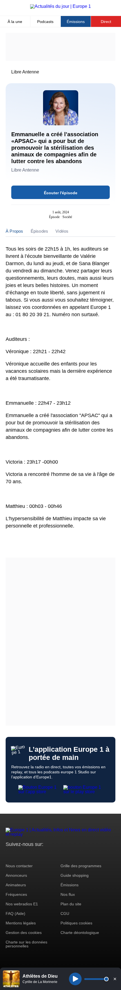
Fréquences (16, 894)
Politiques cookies (76, 923)
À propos (14, 231)
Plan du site (70, 904)
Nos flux (67, 894)
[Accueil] (60, 6)
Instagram (18, 854)
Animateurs (16, 885)
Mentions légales (21, 923)
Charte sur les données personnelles (26, 944)
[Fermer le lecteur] (114, 978)
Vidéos (61, 231)
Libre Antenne (25, 72)
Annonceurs (16, 875)
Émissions (76, 21)
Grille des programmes (80, 866)
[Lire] (75, 979)
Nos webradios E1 (22, 904)
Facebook (28, 854)
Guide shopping (74, 875)
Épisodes (39, 231)
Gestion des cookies (24, 932)
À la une (15, 21)
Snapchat (47, 854)
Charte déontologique (79, 932)
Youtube (37, 854)
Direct (106, 21)
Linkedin (56, 854)
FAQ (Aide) (15, 913)
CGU (64, 913)
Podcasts (45, 21)
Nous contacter (19, 866)
